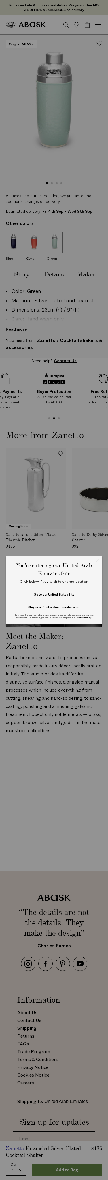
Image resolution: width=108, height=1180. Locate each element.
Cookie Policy (83, 617)
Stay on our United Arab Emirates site (53, 607)
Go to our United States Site (54, 594)
